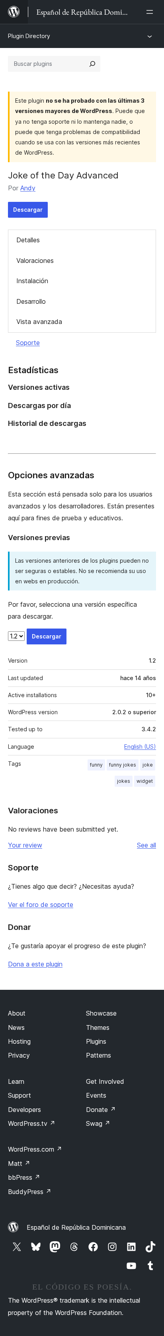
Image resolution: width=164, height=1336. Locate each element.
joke (148, 765)
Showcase (101, 1013)
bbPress (24, 1177)
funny (96, 765)
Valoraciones (35, 261)
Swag (98, 1123)
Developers (24, 1110)
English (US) (140, 746)
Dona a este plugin (35, 964)
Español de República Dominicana (76, 1227)
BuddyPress (29, 1192)
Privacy (19, 1055)
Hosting (19, 1041)
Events (96, 1095)
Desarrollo (31, 301)
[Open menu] (151, 12)
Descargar (28, 209)
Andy (27, 188)
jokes (123, 781)
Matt (19, 1163)
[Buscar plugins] (92, 64)
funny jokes (122, 765)
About (16, 1013)
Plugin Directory (29, 36)
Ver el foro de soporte (40, 905)
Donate (101, 1110)
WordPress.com (35, 1149)
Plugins (96, 1041)
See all (146, 845)
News (16, 1027)
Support (19, 1095)
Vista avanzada (39, 322)
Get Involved (105, 1081)
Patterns (98, 1055)
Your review (25, 845)
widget (145, 781)
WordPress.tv (31, 1123)
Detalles (28, 240)
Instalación (32, 281)
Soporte (28, 343)
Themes (97, 1027)
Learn (16, 1081)
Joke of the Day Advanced (63, 175)
